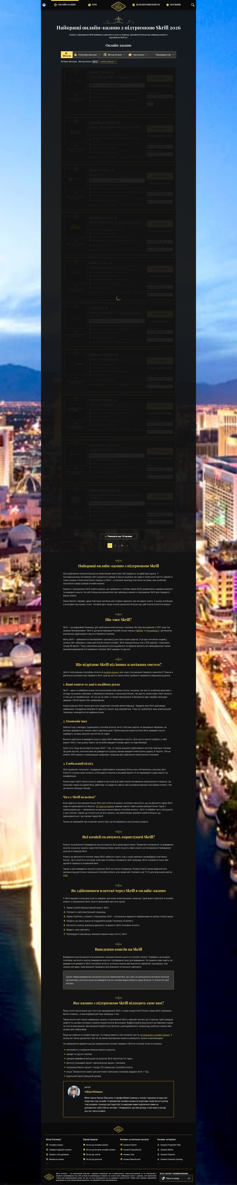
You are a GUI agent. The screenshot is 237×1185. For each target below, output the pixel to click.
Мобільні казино (56, 1159)
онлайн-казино (111, 672)
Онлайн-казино (67, 5)
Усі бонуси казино (105, 806)
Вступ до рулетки (94, 1159)
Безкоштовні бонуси (148, 5)
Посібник (175, 5)
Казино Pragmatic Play (171, 1145)
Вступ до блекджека (95, 1164)
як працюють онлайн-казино (155, 1034)
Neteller (139, 630)
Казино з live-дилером (59, 1154)
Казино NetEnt (167, 1149)
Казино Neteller (130, 1164)
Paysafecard (153, 630)
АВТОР (87, 1087)
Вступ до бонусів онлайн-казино (100, 1149)
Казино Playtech (168, 1154)
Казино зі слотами (169, 1164)
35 (122, 545)
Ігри (94, 5)
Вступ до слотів (93, 1154)
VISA (65, 875)
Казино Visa (128, 1154)
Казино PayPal (129, 1145)
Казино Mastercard (131, 1159)
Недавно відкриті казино (60, 1149)
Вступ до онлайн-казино (97, 1145)
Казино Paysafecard (132, 1149)
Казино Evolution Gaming (172, 1159)
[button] (176, 1178)
